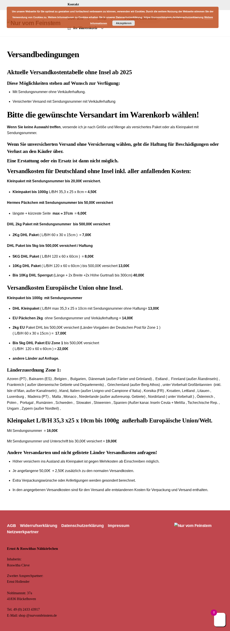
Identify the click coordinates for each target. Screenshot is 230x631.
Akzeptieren (123, 23)
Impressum (118, 525)
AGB (11, 525)
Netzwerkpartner (23, 532)
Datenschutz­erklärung (82, 525)
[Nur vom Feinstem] (192, 525)
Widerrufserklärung (38, 525)
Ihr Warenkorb (84, 28)
